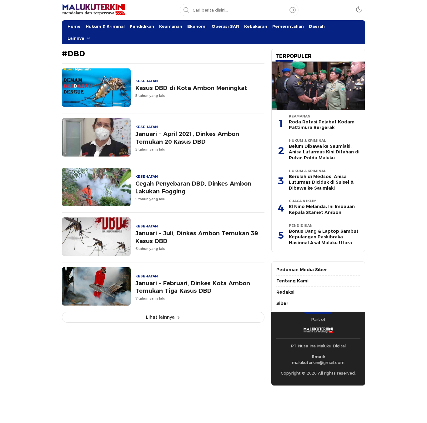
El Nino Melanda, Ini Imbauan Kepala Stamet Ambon (322, 209)
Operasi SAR (225, 26)
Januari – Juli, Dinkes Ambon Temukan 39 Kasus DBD (196, 237)
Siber (282, 303)
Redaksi (285, 292)
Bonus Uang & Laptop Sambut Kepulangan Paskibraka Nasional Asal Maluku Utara (324, 237)
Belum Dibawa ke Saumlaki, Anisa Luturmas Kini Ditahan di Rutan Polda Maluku (324, 152)
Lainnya (76, 38)
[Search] (292, 10)
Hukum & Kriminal (105, 26)
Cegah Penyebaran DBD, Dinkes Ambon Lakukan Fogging (193, 187)
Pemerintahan (288, 26)
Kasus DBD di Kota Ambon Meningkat (191, 88)
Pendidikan (142, 26)
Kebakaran (255, 26)
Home (74, 26)
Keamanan (170, 26)
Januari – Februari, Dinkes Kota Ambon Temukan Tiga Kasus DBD (192, 287)
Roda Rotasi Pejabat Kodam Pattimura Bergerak (321, 124)
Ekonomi (197, 26)
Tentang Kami (292, 280)
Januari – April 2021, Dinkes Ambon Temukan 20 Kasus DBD (187, 137)
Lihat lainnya (160, 317)
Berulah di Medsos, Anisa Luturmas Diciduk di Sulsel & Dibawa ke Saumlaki (321, 182)
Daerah (317, 26)
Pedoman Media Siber (301, 269)
